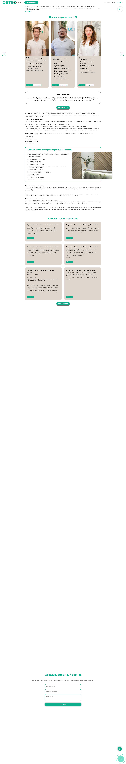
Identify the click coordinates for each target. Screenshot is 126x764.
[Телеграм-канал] (118, 2)
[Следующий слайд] (122, 54)
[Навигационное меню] (63, 2)
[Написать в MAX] (122, 2)
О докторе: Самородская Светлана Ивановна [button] (81, 270)
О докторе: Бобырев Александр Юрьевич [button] (40, 270)
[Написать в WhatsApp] (120, 2)
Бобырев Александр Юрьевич (36, 58)
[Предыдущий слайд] (4, 54)
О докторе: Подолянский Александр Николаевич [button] (43, 225)
